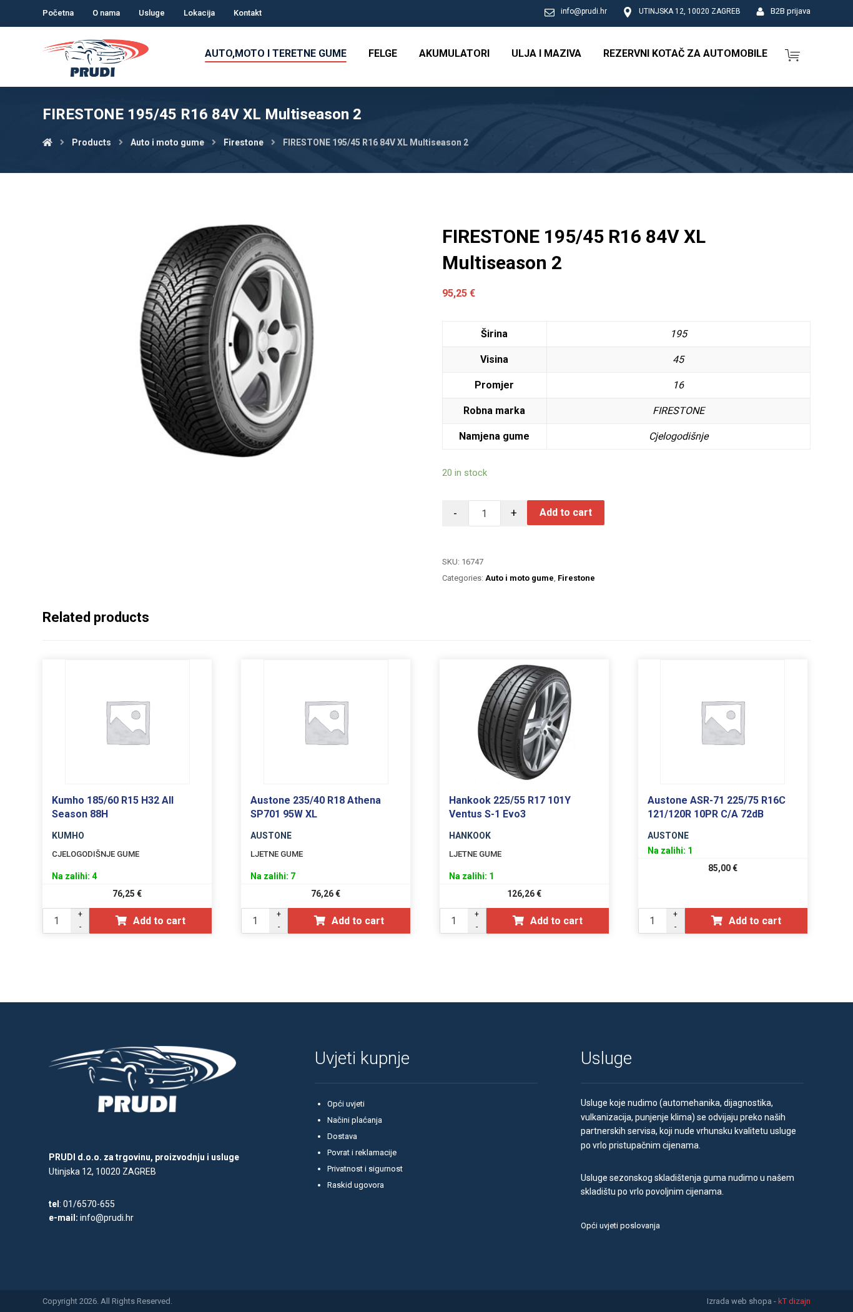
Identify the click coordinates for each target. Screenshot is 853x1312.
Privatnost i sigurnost (365, 1168)
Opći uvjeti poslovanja (620, 1225)
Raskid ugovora (355, 1185)
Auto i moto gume (519, 578)
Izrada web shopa (739, 1301)
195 (678, 334)
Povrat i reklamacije (362, 1152)
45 (678, 359)
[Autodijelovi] (95, 60)
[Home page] (47, 142)
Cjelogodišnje (678, 436)
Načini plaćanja (354, 1120)
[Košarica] (792, 54)
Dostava (342, 1136)
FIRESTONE (678, 411)
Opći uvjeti (346, 1103)
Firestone (576, 578)
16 (678, 385)
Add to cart (566, 512)
